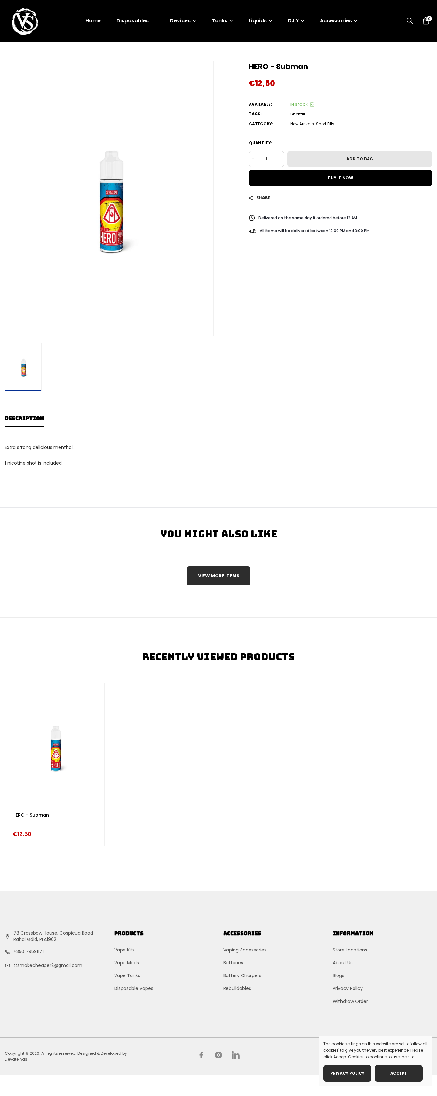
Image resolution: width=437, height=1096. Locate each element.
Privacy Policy (348, 988)
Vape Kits (124, 950)
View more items (218, 576)
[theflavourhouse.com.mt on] (236, 1055)
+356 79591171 (28, 951)
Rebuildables (237, 988)
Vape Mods (126, 962)
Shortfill (297, 114)
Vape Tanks (127, 975)
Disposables (132, 20)
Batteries (233, 962)
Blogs (338, 975)
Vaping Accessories (244, 950)
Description (24, 418)
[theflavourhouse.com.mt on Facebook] (201, 1055)
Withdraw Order (350, 1001)
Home (93, 20)
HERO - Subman (30, 815)
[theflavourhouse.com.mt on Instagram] (218, 1055)
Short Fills (325, 124)
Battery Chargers (242, 975)
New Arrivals (302, 124)
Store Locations (350, 950)
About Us (343, 962)
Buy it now (340, 178)
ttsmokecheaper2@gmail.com (47, 965)
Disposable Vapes (133, 988)
